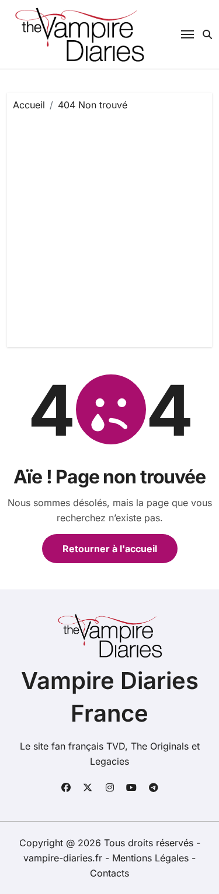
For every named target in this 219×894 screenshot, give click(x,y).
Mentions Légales (152, 858)
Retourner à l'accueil (109, 548)
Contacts (109, 873)
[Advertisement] (109, 226)
